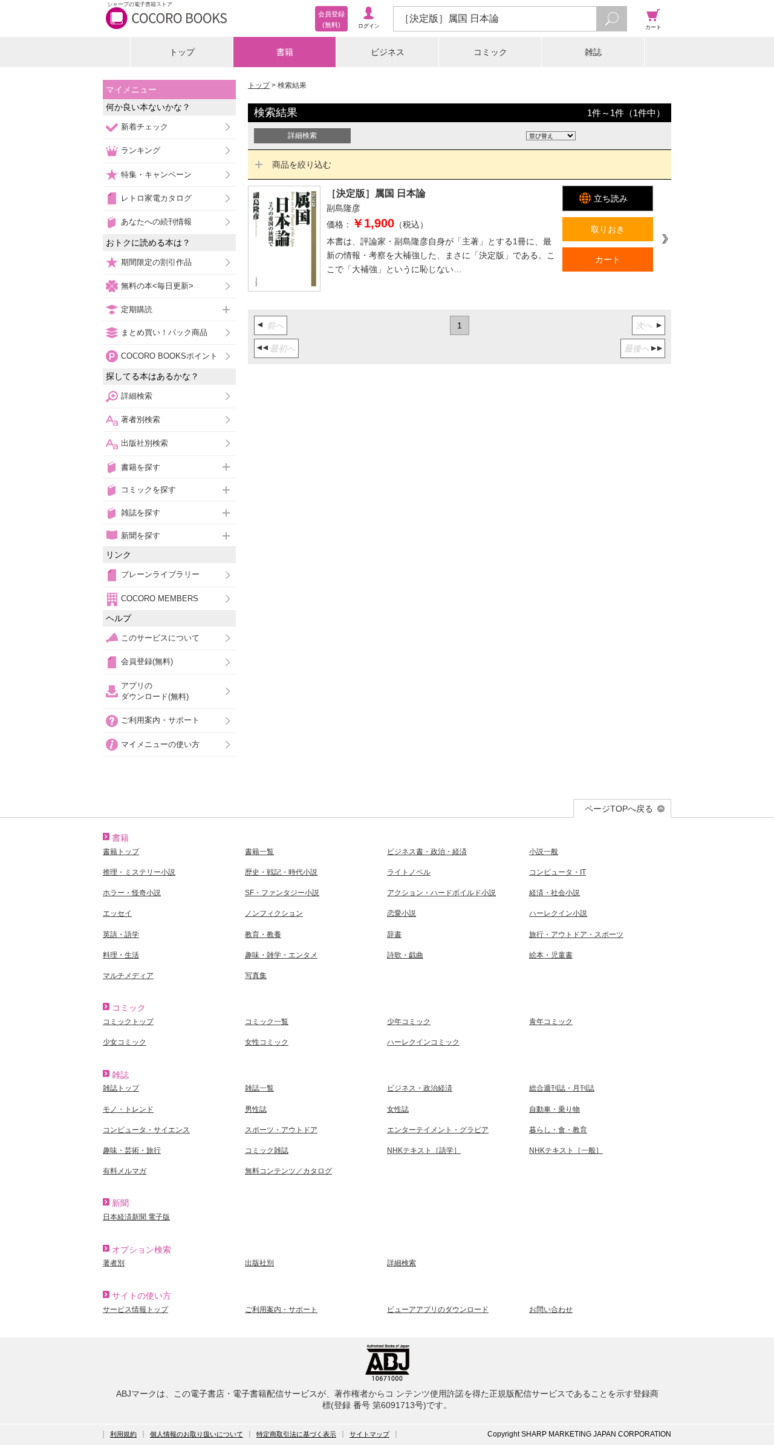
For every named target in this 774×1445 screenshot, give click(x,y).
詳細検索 (136, 395)
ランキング (140, 150)
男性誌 (256, 1109)
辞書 (394, 934)
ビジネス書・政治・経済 (427, 851)
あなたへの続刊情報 (156, 221)
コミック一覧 (266, 1021)
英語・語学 (121, 934)
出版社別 (259, 1263)
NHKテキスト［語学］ (424, 1150)
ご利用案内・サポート (160, 720)
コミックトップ (128, 1021)
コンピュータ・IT (557, 872)
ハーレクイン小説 (558, 913)
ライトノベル (409, 872)
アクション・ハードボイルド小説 (441, 893)
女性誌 (398, 1109)
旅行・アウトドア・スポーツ (576, 934)
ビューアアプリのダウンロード (438, 1309)
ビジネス (388, 52)
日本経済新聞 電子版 (136, 1217)
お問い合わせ (551, 1309)
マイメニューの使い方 (160, 744)
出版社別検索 (144, 443)
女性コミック (266, 1042)
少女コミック (124, 1042)
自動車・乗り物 (554, 1109)
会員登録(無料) (147, 661)
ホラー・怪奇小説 (132, 893)
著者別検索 (140, 419)
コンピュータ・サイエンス (146, 1130)
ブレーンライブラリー (160, 574)
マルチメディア (128, 975)
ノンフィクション (274, 913)
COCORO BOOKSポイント (169, 355)
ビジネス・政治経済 (419, 1088)
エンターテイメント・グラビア (438, 1130)
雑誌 (593, 52)
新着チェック (144, 126)
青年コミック (551, 1021)
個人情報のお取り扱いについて (196, 1434)
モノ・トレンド (128, 1109)
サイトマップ (369, 1434)
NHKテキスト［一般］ (566, 1150)
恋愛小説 (401, 913)
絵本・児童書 (551, 955)
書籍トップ (121, 851)
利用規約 (123, 1434)
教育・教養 (263, 934)
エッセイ (117, 913)
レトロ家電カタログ (156, 198)
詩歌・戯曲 (405, 955)
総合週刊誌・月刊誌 (561, 1088)
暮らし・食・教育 (558, 1130)
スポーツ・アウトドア (281, 1130)
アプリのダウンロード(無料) (155, 691)
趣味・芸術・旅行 (132, 1150)
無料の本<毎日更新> (157, 285)
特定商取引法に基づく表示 (296, 1434)
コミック (490, 52)
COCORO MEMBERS (159, 598)
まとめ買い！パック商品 (164, 332)
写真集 (256, 975)
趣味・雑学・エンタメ (281, 955)
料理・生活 (121, 955)
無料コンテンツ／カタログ (288, 1171)
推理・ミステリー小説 (139, 872)
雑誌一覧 (259, 1088)
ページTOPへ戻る (619, 809)
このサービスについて (160, 637)
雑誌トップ (121, 1088)
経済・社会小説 (554, 893)
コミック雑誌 (266, 1150)
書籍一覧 (259, 851)
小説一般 (543, 851)
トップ (182, 52)
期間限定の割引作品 (156, 262)
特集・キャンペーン (156, 174)
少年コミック (409, 1021)
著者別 (114, 1263)
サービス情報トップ (135, 1309)
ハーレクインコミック (423, 1042)
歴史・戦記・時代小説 (281, 872)
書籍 (284, 52)
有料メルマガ (124, 1171)
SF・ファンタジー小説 (282, 893)
